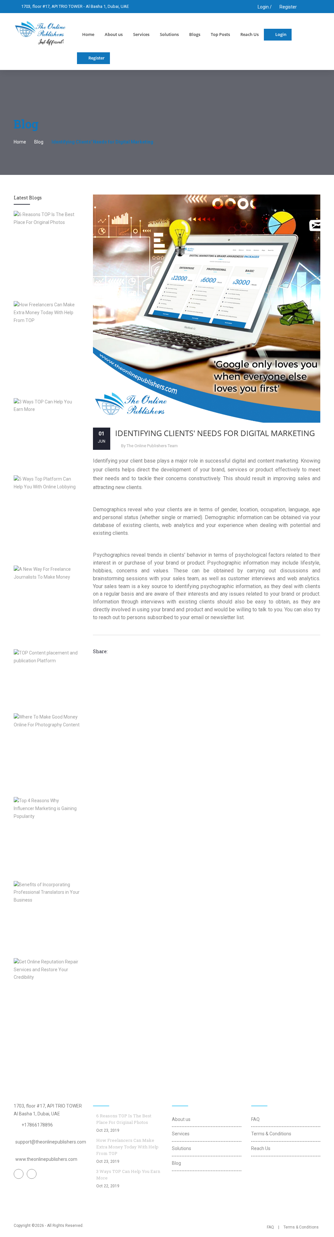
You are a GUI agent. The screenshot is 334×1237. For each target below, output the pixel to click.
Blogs (194, 34)
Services (141, 34)
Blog (38, 141)
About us (114, 34)
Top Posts (220, 34)
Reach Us (249, 34)
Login (280, 34)
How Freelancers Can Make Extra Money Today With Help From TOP (127, 1146)
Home (88, 34)
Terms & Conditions (271, 1133)
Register (288, 6)
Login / (264, 6)
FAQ (255, 1119)
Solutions (169, 34)
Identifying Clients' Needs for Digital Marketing (215, 433)
